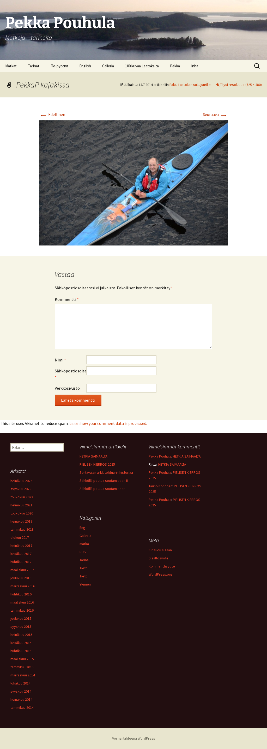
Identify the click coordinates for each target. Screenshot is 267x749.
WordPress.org (160, 574)
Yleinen (85, 584)
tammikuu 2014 (22, 707)
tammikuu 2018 (22, 529)
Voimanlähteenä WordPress (133, 738)
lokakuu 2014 (20, 683)
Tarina (84, 560)
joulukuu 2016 (20, 578)
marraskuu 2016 (22, 586)
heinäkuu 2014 (21, 699)
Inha (194, 65)
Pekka (175, 65)
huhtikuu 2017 (21, 561)
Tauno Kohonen (160, 486)
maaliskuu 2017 (22, 569)
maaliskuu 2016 (22, 602)
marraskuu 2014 (22, 675)
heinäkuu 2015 (21, 634)
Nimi (60, 359)
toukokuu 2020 (21, 513)
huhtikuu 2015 (21, 650)
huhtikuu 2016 (21, 594)
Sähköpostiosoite (70, 374)
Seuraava (215, 114)
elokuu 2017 (19, 537)
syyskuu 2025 (20, 489)
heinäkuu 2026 (21, 480)
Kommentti (67, 299)
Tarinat (33, 65)
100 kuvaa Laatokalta (142, 65)
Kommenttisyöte (162, 566)
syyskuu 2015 (20, 626)
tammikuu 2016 (22, 610)
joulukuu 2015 (20, 618)
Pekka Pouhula (160, 456)
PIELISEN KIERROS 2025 (97, 464)
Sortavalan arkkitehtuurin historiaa (106, 472)
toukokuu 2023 (21, 497)
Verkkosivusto (67, 388)
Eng (82, 527)
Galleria (108, 65)
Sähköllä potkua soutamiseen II (104, 480)
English (85, 65)
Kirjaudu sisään (160, 550)
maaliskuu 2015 (22, 659)
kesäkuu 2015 (21, 642)
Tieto (84, 568)
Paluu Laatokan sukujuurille (190, 84)
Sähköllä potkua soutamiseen (102, 488)
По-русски (59, 65)
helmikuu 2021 (21, 505)
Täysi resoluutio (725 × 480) (241, 84)
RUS (83, 551)
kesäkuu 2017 (21, 553)
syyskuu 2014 (20, 691)
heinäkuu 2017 (21, 545)
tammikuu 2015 (22, 667)
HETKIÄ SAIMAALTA (93, 456)
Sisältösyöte (158, 558)
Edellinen (52, 114)
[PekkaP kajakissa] (133, 182)
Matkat (11, 65)
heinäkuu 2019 (21, 521)
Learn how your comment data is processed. (108, 423)
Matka (84, 543)
